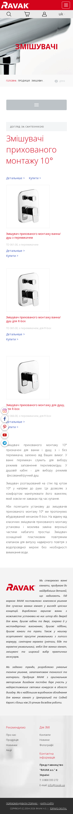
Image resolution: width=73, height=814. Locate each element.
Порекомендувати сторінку (22, 803)
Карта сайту (47, 803)
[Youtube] (4, 435)
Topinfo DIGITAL (58, 808)
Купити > (35, 178)
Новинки (11, 745)
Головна (11, 80)
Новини (44, 740)
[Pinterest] (4, 427)
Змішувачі (37, 80)
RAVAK (15, 5)
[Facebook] (4, 418)
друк (62, 81)
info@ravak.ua (56, 785)
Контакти (45, 735)
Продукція (24, 80)
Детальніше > (15, 178)
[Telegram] (4, 443)
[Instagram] (4, 410)
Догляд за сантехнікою (27, 126)
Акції (9, 750)
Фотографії (46, 745)
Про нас (11, 735)
